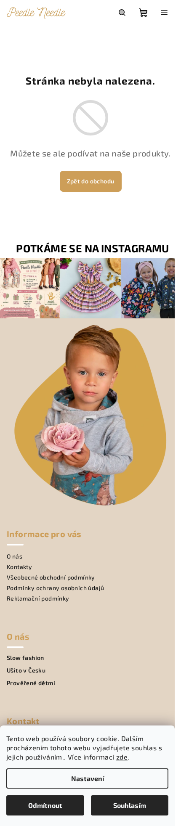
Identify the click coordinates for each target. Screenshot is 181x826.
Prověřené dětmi (31, 683)
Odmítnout (45, 805)
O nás (14, 556)
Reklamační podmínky (38, 598)
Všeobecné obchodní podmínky (51, 577)
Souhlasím (129, 805)
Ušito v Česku (26, 670)
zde (122, 757)
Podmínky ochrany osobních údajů (55, 587)
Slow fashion (25, 658)
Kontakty (19, 566)
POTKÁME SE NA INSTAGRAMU (92, 248)
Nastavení (87, 778)
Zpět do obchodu (90, 181)
